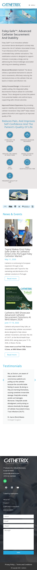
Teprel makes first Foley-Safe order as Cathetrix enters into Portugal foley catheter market (18, 253)
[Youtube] (17, 487)
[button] (18, 195)
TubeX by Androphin (10, 494)
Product (6, 503)
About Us (6, 499)
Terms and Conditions (24, 564)
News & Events (8, 510)
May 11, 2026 (10, 259)
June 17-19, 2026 (12, 322)
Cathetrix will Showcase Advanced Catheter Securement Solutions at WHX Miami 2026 (18, 316)
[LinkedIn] (12, 487)
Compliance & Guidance (11, 506)
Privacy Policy (9, 564)
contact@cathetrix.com (11, 473)
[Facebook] (6, 487)
